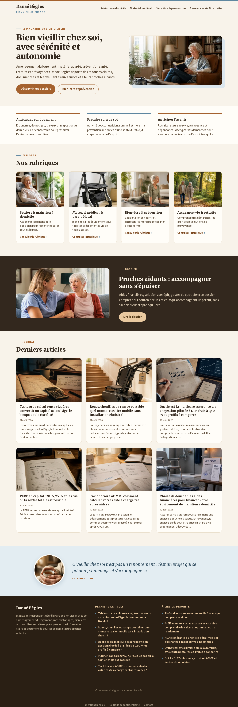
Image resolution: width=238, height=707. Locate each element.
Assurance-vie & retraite (206, 8)
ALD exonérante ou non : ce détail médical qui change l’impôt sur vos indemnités (191, 639)
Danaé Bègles (30, 6)
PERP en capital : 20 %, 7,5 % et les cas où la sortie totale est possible (126, 658)
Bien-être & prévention (171, 8)
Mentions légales (95, 705)
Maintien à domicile (113, 8)
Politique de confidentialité (124, 705)
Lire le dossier (132, 316)
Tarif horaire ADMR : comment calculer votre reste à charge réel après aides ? (122, 668)
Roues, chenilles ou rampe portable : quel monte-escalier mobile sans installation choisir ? (124, 631)
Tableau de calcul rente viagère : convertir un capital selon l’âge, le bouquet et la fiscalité (125, 617)
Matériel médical (141, 8)
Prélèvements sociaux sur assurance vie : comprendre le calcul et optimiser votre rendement (191, 627)
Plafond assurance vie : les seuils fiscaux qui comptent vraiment (192, 615)
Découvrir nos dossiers (36, 88)
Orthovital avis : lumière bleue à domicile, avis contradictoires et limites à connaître (191, 650)
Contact (148, 705)
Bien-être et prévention (78, 89)
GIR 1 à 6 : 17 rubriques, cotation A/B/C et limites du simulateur (191, 660)
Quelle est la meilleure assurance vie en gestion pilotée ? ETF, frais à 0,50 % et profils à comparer (123, 645)
